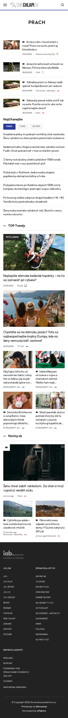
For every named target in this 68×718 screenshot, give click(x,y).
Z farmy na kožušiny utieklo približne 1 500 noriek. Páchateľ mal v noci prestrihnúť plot (32, 161)
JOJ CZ (6, 592)
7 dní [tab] (22, 126)
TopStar (7, 613)
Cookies (7, 681)
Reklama (8, 658)
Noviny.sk (41, 576)
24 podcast (42, 608)
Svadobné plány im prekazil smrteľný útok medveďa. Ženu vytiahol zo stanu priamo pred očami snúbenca (34, 136)
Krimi (38, 624)
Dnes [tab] (9, 126)
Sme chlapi (9, 619)
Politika (40, 629)
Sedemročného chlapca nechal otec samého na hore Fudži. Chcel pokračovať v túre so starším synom (34, 149)
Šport (6, 603)
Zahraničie (42, 619)
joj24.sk (40, 582)
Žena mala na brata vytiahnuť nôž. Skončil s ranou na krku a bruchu (32, 212)
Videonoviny (43, 592)
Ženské (7, 608)
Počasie (7, 634)
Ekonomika (42, 634)
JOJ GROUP (9, 597)
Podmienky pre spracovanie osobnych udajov (16, 672)
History (7, 629)
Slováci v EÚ (42, 640)
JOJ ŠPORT (8, 587)
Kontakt (8, 663)
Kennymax (41, 707)
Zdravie (7, 624)
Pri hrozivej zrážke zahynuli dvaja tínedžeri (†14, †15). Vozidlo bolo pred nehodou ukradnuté (33, 200)
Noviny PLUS (42, 587)
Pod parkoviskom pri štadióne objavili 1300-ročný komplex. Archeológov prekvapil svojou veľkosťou (32, 187)
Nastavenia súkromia (14, 687)
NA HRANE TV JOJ (44, 603)
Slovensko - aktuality (48, 613)
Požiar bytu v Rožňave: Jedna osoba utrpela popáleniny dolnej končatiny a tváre (28, 174)
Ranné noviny (43, 597)
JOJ (5, 576)
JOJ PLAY (8, 582)
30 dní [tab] (36, 126)
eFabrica (41, 711)
